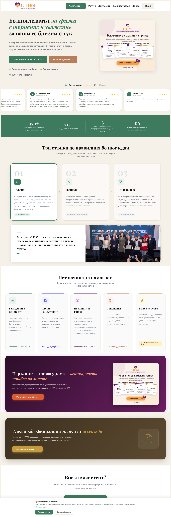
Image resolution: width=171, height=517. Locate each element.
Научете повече (41, 507)
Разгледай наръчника (26, 397)
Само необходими (64, 512)
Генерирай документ (25, 449)
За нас (135, 6)
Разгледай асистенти (26, 59)
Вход (148, 6)
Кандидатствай (121, 6)
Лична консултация (61, 59)
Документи (104, 6)
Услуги (92, 6)
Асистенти (74, 6)
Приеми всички (44, 512)
